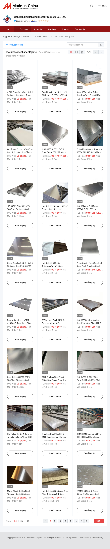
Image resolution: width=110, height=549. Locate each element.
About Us (38, 29)
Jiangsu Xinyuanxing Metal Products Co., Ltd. (40, 16)
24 (15, 521)
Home (8, 29)
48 (28, 521)
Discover (65, 29)
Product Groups (15, 44)
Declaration (84, 537)
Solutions (52, 29)
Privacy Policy (97, 537)
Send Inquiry (20, 111)
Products (24, 29)
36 (21, 521)
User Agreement (71, 537)
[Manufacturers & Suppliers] (21, 5)
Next (98, 520)
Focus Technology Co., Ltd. (36, 537)
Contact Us (80, 29)
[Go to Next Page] (101, 52)
